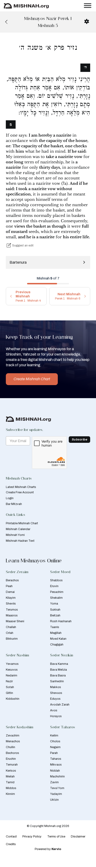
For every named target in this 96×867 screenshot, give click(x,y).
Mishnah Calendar (18, 529)
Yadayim (56, 794)
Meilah (10, 776)
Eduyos (55, 698)
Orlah (9, 633)
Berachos (12, 580)
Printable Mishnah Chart (22, 523)
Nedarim (11, 675)
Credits (11, 844)
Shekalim (56, 597)
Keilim (54, 735)
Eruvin (54, 586)
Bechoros (12, 753)
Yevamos (12, 663)
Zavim (54, 782)
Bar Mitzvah (14, 504)
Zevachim (12, 735)
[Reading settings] (86, 21)
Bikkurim (12, 638)
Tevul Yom (57, 788)
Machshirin (57, 776)
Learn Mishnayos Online (34, 560)
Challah (11, 627)
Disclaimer (78, 836)
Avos (53, 710)
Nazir (9, 681)
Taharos (55, 758)
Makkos (55, 687)
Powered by (48, 849)
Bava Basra (58, 675)
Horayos (56, 716)
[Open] (87, 5)
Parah (54, 753)
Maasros (12, 615)
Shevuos (56, 693)
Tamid (10, 782)
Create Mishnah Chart (32, 379)
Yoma (54, 603)
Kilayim (11, 597)
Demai (10, 592)
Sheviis (11, 603)
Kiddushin (12, 698)
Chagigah (56, 644)
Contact (11, 836)
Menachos (13, 741)
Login (10, 498)
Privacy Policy (31, 836)
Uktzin (54, 799)
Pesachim (56, 592)
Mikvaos (56, 764)
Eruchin (11, 758)
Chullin (10, 747)
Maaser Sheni (15, 621)
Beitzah (55, 615)
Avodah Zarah (59, 704)
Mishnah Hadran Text (20, 540)
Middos (11, 788)
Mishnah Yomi (15, 535)
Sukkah (55, 609)
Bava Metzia (58, 669)
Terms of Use (56, 836)
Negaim (55, 747)
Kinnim (10, 794)
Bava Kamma (59, 663)
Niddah (55, 770)
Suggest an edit (23, 245)
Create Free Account (20, 492)
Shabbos (56, 580)
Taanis (54, 627)
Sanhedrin (57, 681)
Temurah (12, 764)
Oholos (55, 741)
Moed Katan (58, 638)
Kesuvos (12, 669)
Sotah (10, 687)
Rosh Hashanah (61, 621)
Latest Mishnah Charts (21, 487)
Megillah (56, 633)
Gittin (9, 693)
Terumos (12, 609)
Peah (9, 586)
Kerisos (11, 770)
